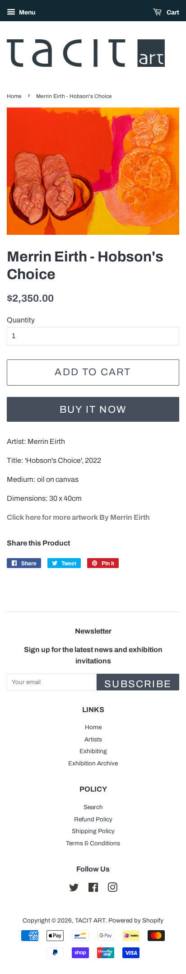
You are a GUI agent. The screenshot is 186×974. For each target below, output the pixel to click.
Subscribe (138, 684)
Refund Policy (93, 819)
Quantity (21, 320)
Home (14, 96)
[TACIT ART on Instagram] (112, 889)
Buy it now (93, 409)
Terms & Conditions (93, 843)
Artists (93, 739)
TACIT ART (90, 920)
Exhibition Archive (93, 763)
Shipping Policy (93, 831)
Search (93, 807)
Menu (26, 12)
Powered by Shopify (135, 920)
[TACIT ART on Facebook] (93, 889)
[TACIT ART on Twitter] (74, 889)
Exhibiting (93, 751)
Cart (172, 12)
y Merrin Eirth (78, 517)
